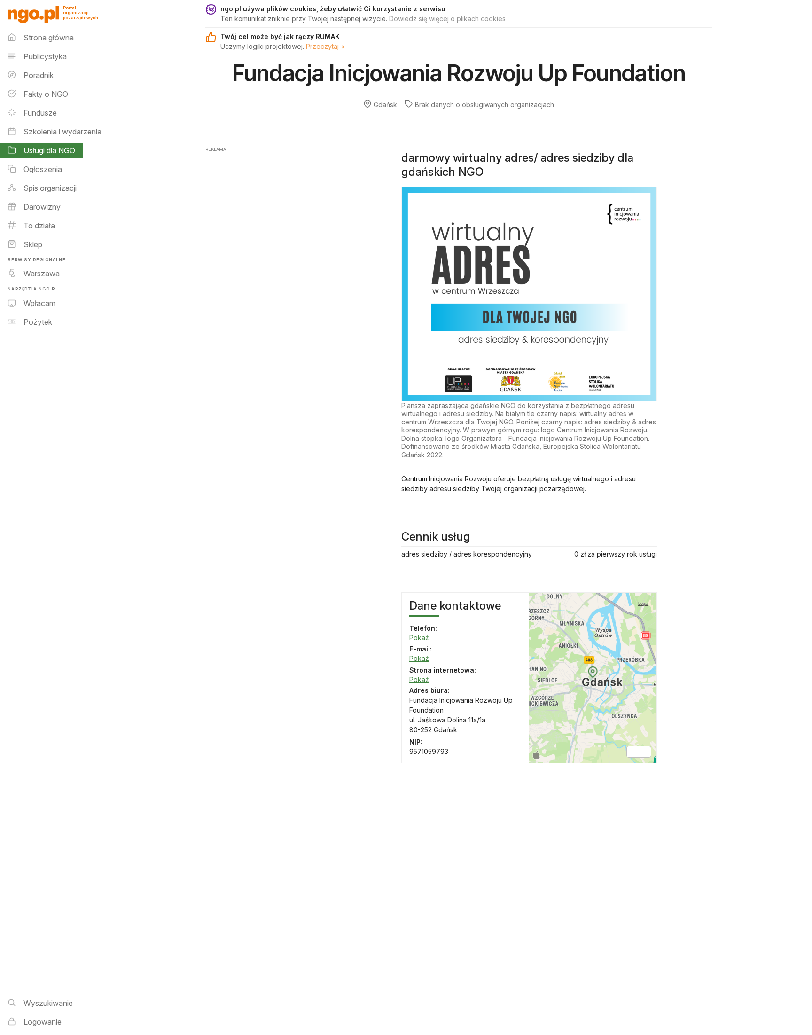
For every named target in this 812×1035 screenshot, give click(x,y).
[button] (633, 751)
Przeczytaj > (325, 46)
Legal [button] (643, 603)
